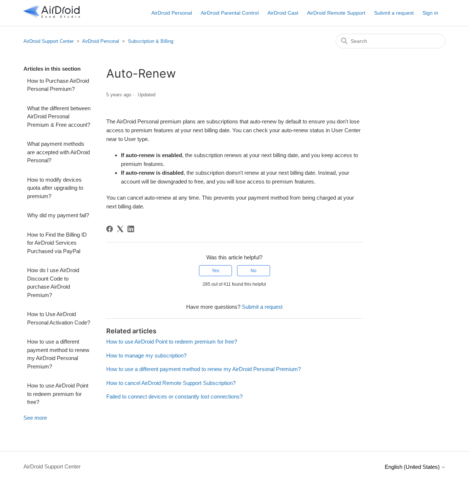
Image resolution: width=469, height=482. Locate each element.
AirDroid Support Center (48, 41)
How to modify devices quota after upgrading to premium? (55, 188)
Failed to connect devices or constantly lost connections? (174, 396)
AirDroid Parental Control (230, 13)
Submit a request (394, 13)
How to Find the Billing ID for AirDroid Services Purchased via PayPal (57, 242)
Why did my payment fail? (58, 215)
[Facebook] (109, 229)
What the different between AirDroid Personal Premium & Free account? (59, 116)
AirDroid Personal (171, 13)
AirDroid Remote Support (336, 13)
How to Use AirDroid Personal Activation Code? (58, 318)
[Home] (51, 17)
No (253, 270)
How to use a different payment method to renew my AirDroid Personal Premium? (58, 354)
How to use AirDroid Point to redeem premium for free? (57, 393)
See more (35, 418)
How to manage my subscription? (146, 355)
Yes (215, 270)
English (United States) (413, 467)
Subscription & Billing (150, 41)
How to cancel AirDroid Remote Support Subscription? (171, 383)
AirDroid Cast (282, 13)
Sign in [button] (430, 13)
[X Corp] (120, 229)
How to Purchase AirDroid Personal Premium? (58, 85)
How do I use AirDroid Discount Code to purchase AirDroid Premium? (53, 282)
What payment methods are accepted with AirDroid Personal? (58, 152)
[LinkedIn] (131, 229)
